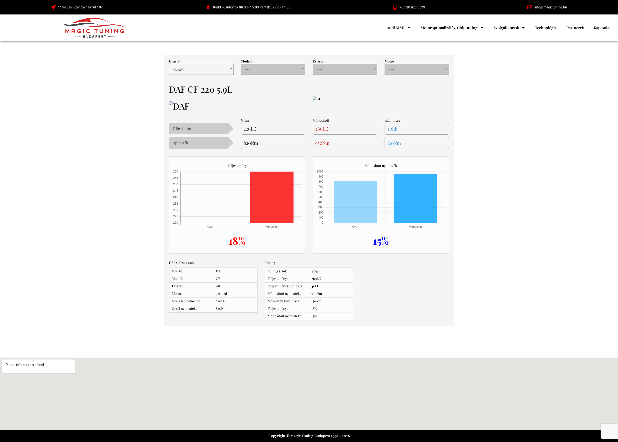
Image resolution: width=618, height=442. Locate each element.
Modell (246, 61)
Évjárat (318, 61)
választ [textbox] (178, 69)
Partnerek (575, 27)
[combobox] (201, 69)
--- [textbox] (247, 69)
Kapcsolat (602, 27)
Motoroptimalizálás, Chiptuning (449, 27)
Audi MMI (396, 27)
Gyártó (174, 61)
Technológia (546, 27)
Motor (389, 61)
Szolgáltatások (506, 27)
